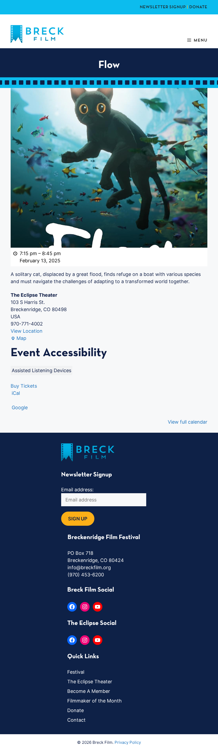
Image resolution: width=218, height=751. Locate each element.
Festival (75, 672)
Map (18, 338)
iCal (16, 393)
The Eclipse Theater (89, 681)
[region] (69, 712)
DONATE (198, 7)
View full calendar (187, 422)
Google (20, 407)
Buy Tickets (24, 386)
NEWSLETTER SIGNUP (163, 7)
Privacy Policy (128, 742)
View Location (27, 331)
